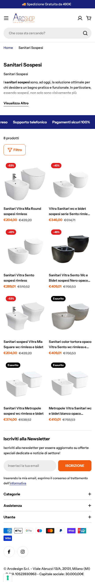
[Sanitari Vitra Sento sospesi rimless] (25, 248)
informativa (18, 483)
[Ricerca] (85, 33)
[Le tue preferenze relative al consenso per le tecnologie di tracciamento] (8, 578)
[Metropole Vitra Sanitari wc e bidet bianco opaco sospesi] (70, 381)
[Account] (80, 18)
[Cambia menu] (6, 18)
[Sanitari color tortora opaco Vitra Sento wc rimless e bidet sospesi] (70, 315)
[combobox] (47, 33)
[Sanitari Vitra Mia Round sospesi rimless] (25, 182)
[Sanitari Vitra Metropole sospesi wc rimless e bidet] (25, 381)
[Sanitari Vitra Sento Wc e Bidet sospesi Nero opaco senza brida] (70, 248)
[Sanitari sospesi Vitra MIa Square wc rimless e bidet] (25, 315)
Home (8, 48)
